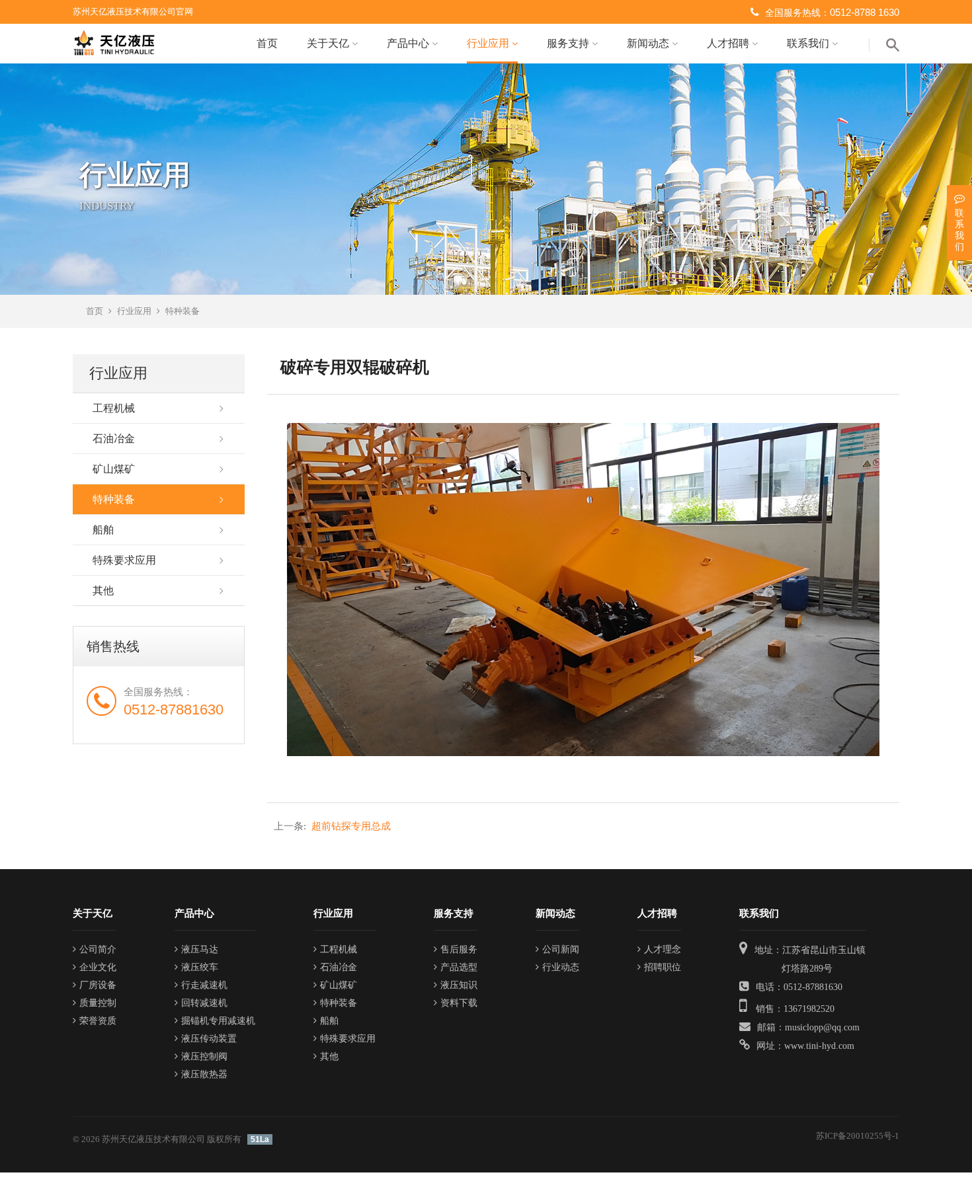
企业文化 (97, 967)
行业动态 (560, 967)
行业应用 (489, 43)
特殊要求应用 (124, 560)
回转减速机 (204, 1003)
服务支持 (569, 43)
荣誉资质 (97, 1021)
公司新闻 (560, 949)
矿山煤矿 (114, 469)
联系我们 (809, 43)
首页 (267, 43)
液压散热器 (204, 1074)
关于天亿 (329, 43)
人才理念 (662, 949)
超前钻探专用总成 (332, 826)
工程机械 (114, 408)
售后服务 (458, 949)
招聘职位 (662, 967)
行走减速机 (204, 985)
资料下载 (458, 1003)
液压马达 (199, 949)
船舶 (103, 529)
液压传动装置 (209, 1039)
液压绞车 (199, 967)
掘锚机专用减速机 (218, 1021)
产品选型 (458, 967)
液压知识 (458, 985)
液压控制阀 (204, 1056)
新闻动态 (649, 43)
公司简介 (97, 949)
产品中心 (409, 43)
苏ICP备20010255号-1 (857, 1136)
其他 (103, 590)
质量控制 (97, 1003)
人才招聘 (729, 43)
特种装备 (182, 311)
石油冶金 (114, 438)
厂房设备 (97, 985)
